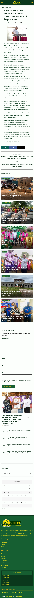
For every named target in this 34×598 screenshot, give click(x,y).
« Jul (3, 508)
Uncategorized (6, 202)
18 (12, 499)
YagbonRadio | (9, 596)
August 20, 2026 (6, 222)
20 (21, 499)
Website (4, 373)
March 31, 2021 (18, 22)
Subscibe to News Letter (8, 589)
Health (3, 563)
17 (8, 499)
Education (4, 560)
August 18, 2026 (6, 246)
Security (3, 567)
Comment (5, 338)
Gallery (3, 544)
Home (2, 7)
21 (25, 499)
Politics (3, 554)
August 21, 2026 (6, 197)
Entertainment (5, 565)
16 (4, 499)
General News (8, 7)
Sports (4, 227)
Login (12, 592)
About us (3, 546)
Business (3, 558)
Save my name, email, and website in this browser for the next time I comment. (18, 381)
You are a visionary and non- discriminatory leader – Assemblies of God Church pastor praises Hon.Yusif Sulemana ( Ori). (12, 419)
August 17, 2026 (6, 295)
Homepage (4, 542)
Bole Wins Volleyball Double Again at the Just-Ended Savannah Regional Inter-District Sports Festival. (16, 243)
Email (4, 366)
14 (25, 495)
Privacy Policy (5, 592)
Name (4, 358)
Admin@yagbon (9, 22)
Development (6, 178)
